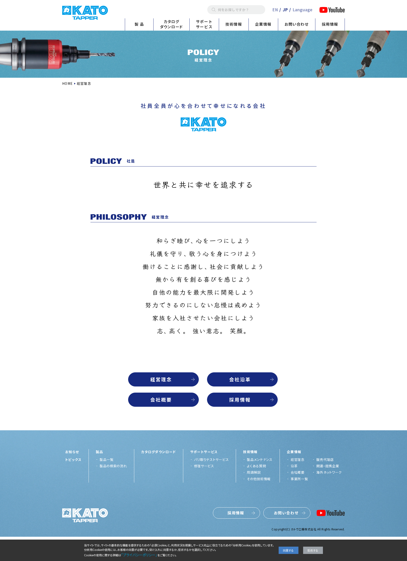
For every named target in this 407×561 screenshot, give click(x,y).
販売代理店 (325, 459)
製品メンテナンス (260, 459)
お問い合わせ (297, 24)
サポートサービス (204, 24)
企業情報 (263, 24)
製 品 (139, 24)
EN (275, 9)
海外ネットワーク (329, 472)
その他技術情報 (259, 478)
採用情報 (330, 24)
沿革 (294, 465)
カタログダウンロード (171, 24)
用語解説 (254, 472)
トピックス (73, 459)
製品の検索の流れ (113, 465)
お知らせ (72, 451)
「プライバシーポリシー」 (139, 554)
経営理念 (161, 379)
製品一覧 (107, 459)
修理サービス (204, 465)
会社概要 (161, 399)
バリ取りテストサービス (211, 459)
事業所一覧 (299, 478)
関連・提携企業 (327, 465)
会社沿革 (240, 379)
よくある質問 (256, 465)
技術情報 (233, 24)
